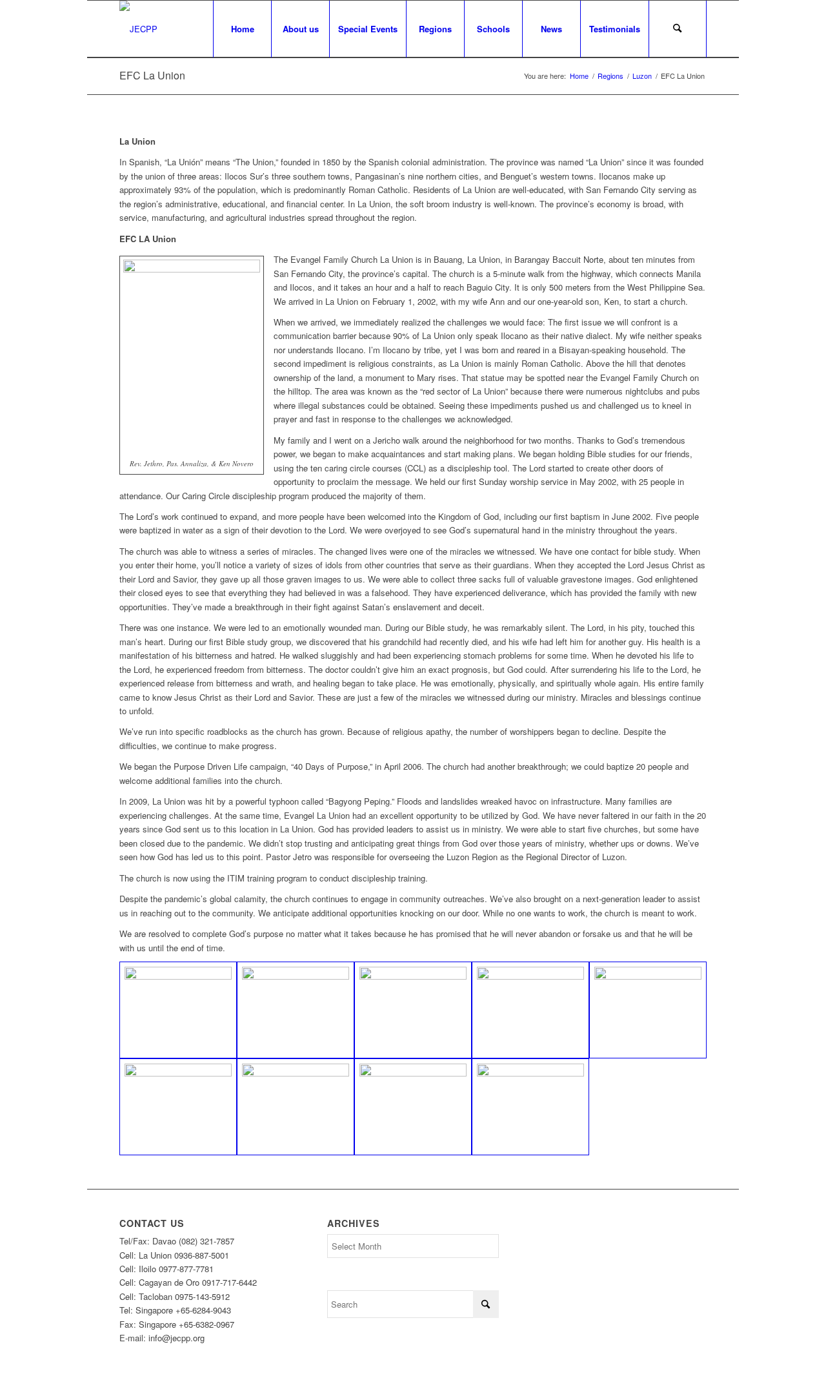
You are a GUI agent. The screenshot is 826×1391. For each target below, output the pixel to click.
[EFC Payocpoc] (530, 1106)
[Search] (678, 29)
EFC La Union (152, 75)
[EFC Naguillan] (295, 1106)
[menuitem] (242, 29)
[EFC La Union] (178, 1010)
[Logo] (138, 29)
